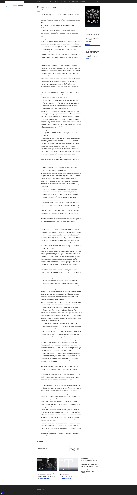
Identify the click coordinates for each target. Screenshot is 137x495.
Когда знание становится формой (87, 464)
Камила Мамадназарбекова (45, 478)
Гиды (65, 1)
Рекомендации (75, 1)
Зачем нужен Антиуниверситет (87, 466)
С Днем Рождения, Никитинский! (92, 38)
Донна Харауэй (46, 480)
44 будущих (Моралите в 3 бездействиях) (89, 462)
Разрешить (20, 5)
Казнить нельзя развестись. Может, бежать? (91, 36)
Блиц (69, 1)
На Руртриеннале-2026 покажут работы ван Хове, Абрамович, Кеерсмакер (92, 52)
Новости (56, 1)
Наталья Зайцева (41, 9)
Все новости (88, 58)
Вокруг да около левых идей (86, 460)
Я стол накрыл (89, 34)
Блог (61, 1)
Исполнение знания (84, 468)
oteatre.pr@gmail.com (40, 489)
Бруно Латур (40, 11)
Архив (51, 1)
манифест (62, 480)
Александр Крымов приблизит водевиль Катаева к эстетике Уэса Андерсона (93, 55)
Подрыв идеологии (84, 458)
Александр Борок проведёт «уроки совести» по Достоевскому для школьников (92, 48)
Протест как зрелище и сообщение (87, 471)
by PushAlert (8, 6)
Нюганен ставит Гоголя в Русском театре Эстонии (74, 449)
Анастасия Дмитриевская (66, 478)
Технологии (82, 1)
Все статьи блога (89, 41)
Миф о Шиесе (40, 448)
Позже (15, 5)
